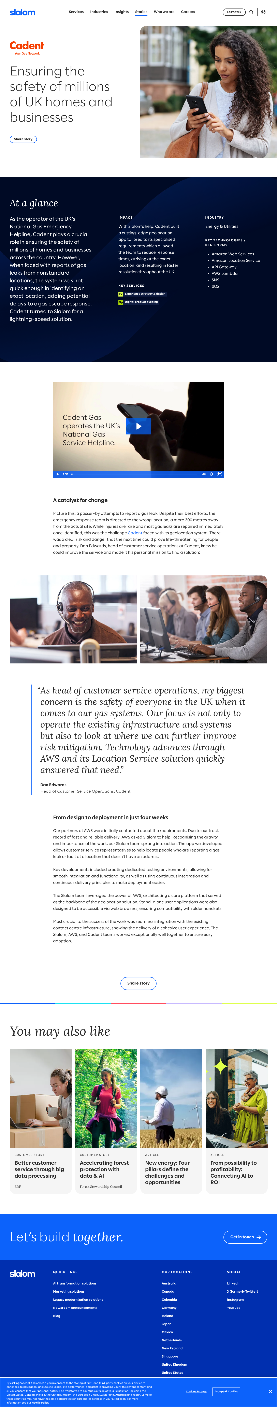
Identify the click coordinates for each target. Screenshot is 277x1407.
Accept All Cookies (226, 1391)
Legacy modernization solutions (78, 1299)
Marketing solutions (69, 1291)
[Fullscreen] (220, 474)
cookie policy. (40, 1403)
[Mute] (204, 474)
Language (263, 12)
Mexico (167, 1332)
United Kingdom (174, 1364)
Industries (99, 12)
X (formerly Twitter (242, 1291)
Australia (169, 1283)
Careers (188, 12)
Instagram (235, 1299)
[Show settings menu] (212, 474)
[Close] (270, 1391)
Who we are (164, 12)
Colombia (169, 1299)
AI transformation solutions (75, 1283)
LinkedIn (233, 1283)
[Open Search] (251, 12)
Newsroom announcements (75, 1307)
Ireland (167, 1316)
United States (172, 1372)
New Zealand (172, 1348)
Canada (168, 1291)
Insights (122, 12)
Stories (141, 12)
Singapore (170, 1356)
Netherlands (172, 1340)
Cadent (135, 533)
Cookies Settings (196, 1391)
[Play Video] (57, 474)
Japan (167, 1324)
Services (76, 12)
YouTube (233, 1307)
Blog (56, 1316)
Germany (169, 1307)
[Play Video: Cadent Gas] (138, 426)
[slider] (134, 474)
